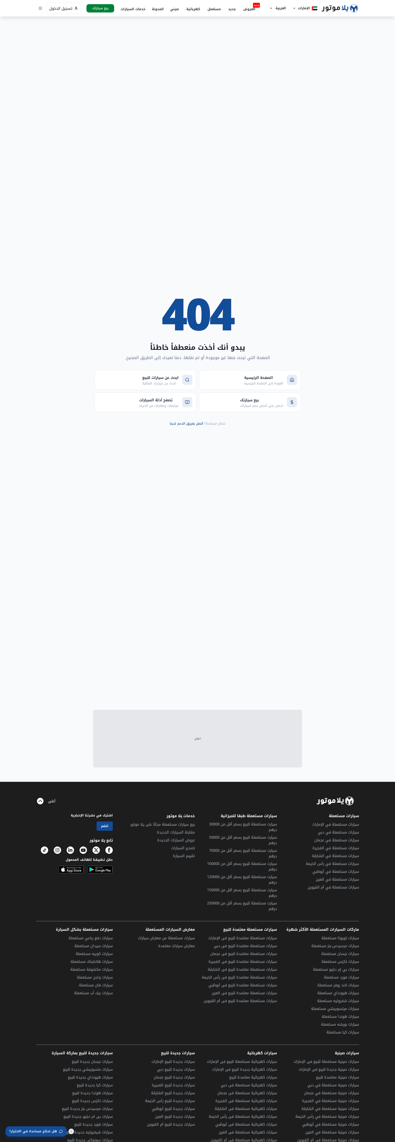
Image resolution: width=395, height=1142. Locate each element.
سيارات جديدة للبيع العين (175, 1116)
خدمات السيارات (133, 9)
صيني (174, 9)
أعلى (52, 801)
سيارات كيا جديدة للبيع (95, 1085)
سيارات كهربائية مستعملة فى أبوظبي (246, 1124)
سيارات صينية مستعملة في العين (332, 1132)
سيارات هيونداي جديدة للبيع (90, 1077)
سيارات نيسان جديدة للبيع (92, 1061)
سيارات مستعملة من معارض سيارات (166, 938)
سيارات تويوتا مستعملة (340, 938)
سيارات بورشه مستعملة (340, 1024)
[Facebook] (109, 850)
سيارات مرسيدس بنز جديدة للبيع (87, 1108)
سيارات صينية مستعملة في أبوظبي (330, 1124)
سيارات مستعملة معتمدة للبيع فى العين (244, 993)
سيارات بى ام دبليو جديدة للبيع (88, 1116)
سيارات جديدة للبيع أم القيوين (171, 1124)
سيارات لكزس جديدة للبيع (92, 1100)
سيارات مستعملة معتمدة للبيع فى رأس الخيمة (239, 977)
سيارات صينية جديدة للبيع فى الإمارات (329, 1069)
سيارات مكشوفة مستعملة (91, 969)
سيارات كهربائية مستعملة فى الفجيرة (246, 1100)
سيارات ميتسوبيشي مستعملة (335, 1008)
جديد (232, 9)
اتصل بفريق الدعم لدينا (186, 423)
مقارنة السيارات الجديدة (176, 832)
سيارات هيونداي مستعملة (338, 993)
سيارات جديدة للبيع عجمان (174, 1077)
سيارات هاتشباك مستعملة (92, 961)
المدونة (158, 9)
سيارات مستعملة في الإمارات (335, 824)
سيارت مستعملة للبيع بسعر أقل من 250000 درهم (242, 906)
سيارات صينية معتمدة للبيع (337, 1077)
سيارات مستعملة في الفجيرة (335, 848)
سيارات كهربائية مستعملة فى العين (248, 1132)
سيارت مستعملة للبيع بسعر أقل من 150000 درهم (242, 892)
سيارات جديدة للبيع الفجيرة (173, 1085)
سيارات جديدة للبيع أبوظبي (173, 1108)
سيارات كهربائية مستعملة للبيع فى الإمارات (242, 1061)
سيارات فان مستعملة (96, 985)
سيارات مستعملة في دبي (338, 832)
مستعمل (214, 9)
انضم (104, 826)
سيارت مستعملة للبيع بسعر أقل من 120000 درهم (242, 879)
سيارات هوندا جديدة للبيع (92, 1093)
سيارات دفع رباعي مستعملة (90, 938)
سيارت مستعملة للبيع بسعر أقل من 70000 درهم (243, 853)
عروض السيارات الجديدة (176, 840)
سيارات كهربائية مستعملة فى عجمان (247, 1093)
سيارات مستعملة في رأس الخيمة (332, 863)
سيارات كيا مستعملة (342, 1032)
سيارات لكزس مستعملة (340, 961)
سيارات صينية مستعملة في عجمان (331, 1093)
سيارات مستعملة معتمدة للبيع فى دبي (245, 945)
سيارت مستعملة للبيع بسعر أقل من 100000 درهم (242, 866)
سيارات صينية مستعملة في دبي (333, 1085)
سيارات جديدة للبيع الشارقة (173, 1093)
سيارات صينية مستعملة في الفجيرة (330, 1101)
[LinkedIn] (70, 850)
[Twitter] (96, 850)
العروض (250, 9)
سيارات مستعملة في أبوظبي (335, 871)
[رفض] (71, 1131)
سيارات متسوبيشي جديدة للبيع (88, 1069)
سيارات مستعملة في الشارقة (335, 855)
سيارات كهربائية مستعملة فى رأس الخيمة (243, 1116)
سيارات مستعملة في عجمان (336, 840)
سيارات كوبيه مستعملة (94, 953)
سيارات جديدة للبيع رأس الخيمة (170, 1100)
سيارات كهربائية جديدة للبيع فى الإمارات (244, 1069)
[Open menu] (40, 8)
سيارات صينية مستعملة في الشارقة (330, 1109)
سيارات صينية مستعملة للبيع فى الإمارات (326, 1061)
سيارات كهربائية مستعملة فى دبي (249, 1085)
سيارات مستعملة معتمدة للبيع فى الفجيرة (242, 961)
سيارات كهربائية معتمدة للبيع (253, 1077)
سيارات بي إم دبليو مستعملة (336, 969)
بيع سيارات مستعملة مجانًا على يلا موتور (162, 824)
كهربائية (193, 9)
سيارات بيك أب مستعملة (93, 993)
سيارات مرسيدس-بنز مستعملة (335, 945)
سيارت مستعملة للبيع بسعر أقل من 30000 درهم (243, 827)
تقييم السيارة (184, 855)
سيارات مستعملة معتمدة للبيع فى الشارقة (242, 969)
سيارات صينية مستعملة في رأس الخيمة (327, 1116)
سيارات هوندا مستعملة (340, 1016)
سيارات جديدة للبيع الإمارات (173, 1061)
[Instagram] (57, 850)
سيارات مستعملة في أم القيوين (333, 887)
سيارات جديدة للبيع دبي (176, 1069)
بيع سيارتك (100, 8)
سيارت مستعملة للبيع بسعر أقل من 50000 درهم (243, 840)
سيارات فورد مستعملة (341, 977)
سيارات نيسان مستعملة (340, 953)
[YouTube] (83, 850)
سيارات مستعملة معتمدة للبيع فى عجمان (243, 953)
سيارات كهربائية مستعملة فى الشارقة (246, 1108)
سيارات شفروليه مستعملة (338, 1000)
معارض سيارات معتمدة (176, 945)
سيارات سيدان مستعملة (93, 945)
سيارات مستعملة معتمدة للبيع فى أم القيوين (240, 1000)
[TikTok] (44, 850)
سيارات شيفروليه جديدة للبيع (89, 1132)
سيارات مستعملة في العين (337, 879)
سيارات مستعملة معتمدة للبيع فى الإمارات (242, 938)
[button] (276, 8)
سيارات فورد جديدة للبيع (93, 1124)
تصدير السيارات (183, 848)
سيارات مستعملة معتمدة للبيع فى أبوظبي (242, 985)
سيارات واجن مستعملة (95, 977)
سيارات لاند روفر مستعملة (338, 985)
